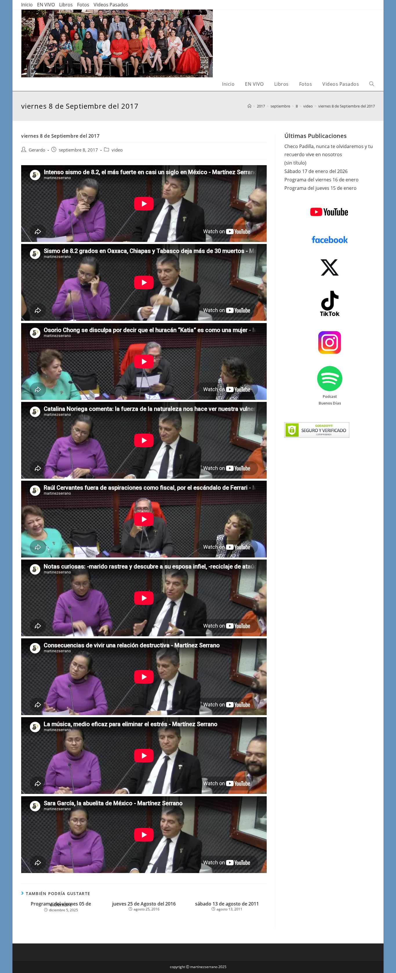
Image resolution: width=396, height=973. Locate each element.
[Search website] (371, 84)
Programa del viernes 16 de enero (321, 179)
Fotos (83, 4)
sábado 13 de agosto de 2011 (227, 903)
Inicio (27, 4)
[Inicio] (249, 106)
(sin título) (295, 163)
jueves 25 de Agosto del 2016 (144, 903)
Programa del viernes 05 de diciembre (61, 904)
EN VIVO (46, 4)
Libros (66, 4)
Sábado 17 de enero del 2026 (316, 171)
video (117, 150)
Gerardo (37, 150)
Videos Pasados (111, 4)
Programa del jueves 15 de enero (320, 188)
